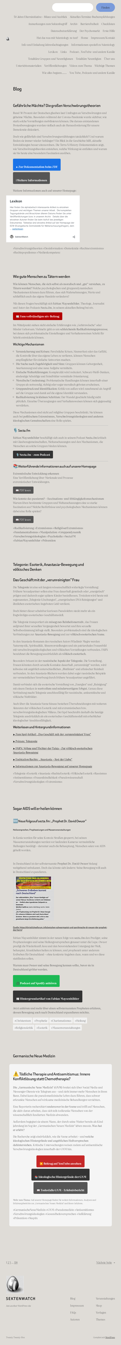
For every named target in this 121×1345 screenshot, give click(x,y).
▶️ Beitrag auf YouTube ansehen (60, 1163)
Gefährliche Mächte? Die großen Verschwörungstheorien (56, 105)
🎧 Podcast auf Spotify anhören (36, 983)
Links (63, 52)
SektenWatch (21, 1298)
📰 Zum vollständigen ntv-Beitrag (37, 316)
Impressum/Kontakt (103, 38)
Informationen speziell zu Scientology (93, 45)
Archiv (73, 24)
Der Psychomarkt (90, 31)
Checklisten (108, 24)
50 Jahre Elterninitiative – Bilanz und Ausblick (40, 17)
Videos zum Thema (81, 65)
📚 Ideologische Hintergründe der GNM (60, 1177)
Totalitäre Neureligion (88, 59)
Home (84, 38)
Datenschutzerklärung (64, 31)
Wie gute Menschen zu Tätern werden (41, 276)
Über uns (109, 59)
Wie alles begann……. (54, 73)
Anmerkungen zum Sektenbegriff (47, 24)
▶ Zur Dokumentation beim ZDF (37, 167)
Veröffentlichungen (55, 65)
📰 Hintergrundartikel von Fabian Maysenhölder (47, 998)
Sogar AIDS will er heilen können (37, 808)
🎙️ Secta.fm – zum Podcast (33, 454)
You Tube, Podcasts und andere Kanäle (92, 73)
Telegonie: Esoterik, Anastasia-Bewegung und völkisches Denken (48, 567)
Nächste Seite (105, 1262)
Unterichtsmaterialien (28, 65)
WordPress (110, 1337)
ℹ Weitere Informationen (31, 180)
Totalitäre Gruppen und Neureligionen (50, 59)
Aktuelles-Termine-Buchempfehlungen (92, 17)
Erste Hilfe (109, 31)
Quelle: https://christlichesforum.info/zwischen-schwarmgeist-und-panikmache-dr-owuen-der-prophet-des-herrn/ (60, 929)
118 (16, 1262)
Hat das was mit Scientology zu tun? (57, 38)
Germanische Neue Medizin (34, 1056)
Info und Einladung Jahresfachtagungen (45, 45)
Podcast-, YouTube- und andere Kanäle (92, 52)
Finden (105, 7)
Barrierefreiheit (89, 24)
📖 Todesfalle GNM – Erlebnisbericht (60, 1190)
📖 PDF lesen (23, 490)
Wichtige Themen (105, 65)
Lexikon (53, 52)
